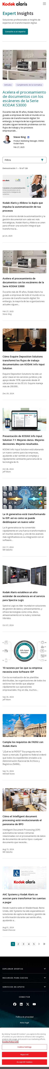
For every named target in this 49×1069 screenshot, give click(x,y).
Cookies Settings (24, 1047)
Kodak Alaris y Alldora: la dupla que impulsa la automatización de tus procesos (23, 206)
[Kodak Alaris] (15, 4)
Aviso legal (24, 1022)
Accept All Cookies (24, 1062)
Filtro (8, 160)
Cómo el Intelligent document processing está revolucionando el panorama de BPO (22, 820)
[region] (24, 1047)
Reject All (24, 1054)
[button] (24, 968)
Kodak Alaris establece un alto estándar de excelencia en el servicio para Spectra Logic (24, 596)
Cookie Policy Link (10, 1042)
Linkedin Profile (27, 137)
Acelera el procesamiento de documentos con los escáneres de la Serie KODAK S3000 (24, 98)
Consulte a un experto (15, 31)
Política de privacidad (24, 1017)
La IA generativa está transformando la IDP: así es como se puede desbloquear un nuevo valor (24, 518)
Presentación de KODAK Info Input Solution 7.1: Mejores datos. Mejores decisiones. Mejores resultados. (23, 439)
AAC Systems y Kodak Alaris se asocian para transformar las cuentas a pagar (24, 898)
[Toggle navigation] (44, 4)
